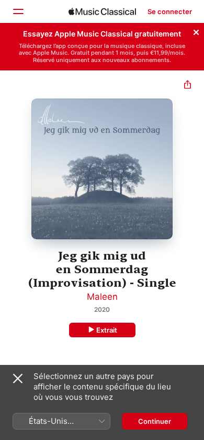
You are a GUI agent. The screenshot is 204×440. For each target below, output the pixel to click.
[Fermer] (196, 31)
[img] (102, 11)
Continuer (154, 421)
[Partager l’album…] (187, 86)
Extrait (106, 330)
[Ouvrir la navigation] (17, 11)
